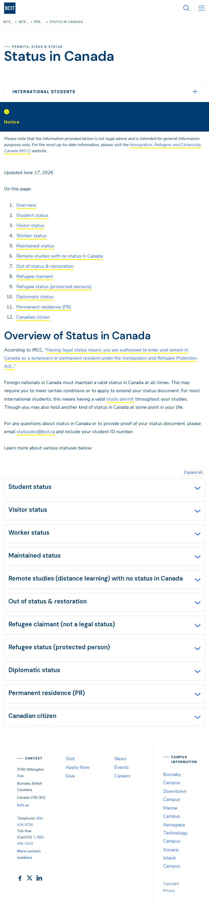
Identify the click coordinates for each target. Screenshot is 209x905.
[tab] (104, 487)
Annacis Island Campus (171, 858)
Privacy (169, 890)
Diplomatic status (35, 297)
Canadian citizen (33, 317)
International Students (43, 91)
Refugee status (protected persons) (54, 287)
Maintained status (35, 246)
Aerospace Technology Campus (175, 833)
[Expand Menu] (195, 91)
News (120, 759)
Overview (26, 205)
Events (121, 767)
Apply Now (78, 767)
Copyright (171, 883)
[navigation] (12, 8)
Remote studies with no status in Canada (59, 256)
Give (70, 776)
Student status (32, 215)
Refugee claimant (34, 276)
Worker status (31, 236)
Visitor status (30, 225)
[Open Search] (186, 8)
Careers (122, 776)
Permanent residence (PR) (43, 307)
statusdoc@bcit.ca (36, 432)
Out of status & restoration (44, 266)
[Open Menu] (201, 8)
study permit (120, 399)
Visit (70, 759)
